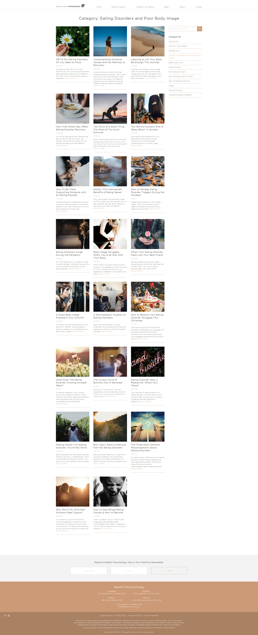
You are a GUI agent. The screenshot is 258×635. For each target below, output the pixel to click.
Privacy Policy (120, 615)
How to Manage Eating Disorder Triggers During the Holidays (147, 192)
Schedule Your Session (145, 7)
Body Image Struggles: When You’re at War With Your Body (108, 255)
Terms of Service (145, 632)
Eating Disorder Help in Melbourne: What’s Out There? (144, 383)
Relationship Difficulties (181, 76)
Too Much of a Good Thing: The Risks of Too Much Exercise (109, 129)
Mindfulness (175, 67)
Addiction (173, 41)
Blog (166, 7)
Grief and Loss (176, 63)
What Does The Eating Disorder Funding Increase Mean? (71, 383)
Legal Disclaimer (106, 615)
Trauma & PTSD (176, 90)
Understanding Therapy (180, 95)
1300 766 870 (123, 604)
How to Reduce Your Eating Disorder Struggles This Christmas (147, 318)
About (181, 7)
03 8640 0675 (136, 604)
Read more (69, 78)
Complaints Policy (135, 615)
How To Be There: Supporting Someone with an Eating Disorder (71, 192)
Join (169, 570)
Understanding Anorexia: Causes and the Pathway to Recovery (109, 62)
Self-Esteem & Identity (179, 81)
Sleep (171, 86)
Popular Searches (151, 615)
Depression (174, 51)
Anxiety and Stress (178, 46)
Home (99, 7)
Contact (199, 7)
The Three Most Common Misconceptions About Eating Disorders (145, 447)
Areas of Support (118, 7)
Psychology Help (177, 72)
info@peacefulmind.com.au (129, 607)
